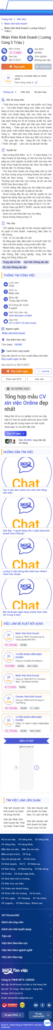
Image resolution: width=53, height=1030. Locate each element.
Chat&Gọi (45, 66)
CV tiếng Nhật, (25, 844)
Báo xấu (39, 379)
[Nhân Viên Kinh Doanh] (9, 636)
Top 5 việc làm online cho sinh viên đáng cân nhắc (25, 491)
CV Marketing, (25, 869)
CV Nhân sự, (34, 864)
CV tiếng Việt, (42, 839)
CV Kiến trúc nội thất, (12, 883)
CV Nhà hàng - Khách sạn (29, 903)
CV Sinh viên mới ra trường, (15, 878)
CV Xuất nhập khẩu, (24, 873)
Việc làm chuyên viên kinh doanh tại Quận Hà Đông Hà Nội (14, 811)
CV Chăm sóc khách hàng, (15, 888)
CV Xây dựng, (42, 869)
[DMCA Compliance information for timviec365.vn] (22, 1005)
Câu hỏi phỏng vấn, (11, 859)
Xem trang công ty (24, 82)
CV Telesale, (24, 898)
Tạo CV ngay (14, 433)
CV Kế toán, (30, 859)
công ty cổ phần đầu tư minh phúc (31, 77)
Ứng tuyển (19, 66)
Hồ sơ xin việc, (8, 839)
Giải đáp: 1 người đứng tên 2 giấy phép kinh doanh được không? (26, 532)
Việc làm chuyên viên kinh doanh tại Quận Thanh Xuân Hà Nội (37, 824)
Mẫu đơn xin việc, (10, 849)
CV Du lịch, (35, 893)
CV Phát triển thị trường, (14, 893)
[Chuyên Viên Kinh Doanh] (9, 699)
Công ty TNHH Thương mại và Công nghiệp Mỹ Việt (29, 638)
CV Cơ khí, (6, 873)
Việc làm (25, 92)
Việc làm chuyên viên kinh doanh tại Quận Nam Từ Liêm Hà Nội (37, 811)
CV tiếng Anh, (25, 839)
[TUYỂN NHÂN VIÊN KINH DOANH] (9, 657)
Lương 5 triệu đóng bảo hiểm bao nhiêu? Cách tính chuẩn (25, 573)
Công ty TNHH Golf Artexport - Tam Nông (30, 701)
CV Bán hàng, (8, 869)
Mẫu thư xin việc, (30, 849)
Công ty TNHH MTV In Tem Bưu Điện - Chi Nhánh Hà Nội (30, 680)
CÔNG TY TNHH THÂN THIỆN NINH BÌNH (32, 725)
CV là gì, (27, 854)
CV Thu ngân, (8, 898)
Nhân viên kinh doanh (13, 333)
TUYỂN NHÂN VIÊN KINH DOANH (28, 656)
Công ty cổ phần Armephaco (29, 660)
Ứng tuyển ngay (9, 358)
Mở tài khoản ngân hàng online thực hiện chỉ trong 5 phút (25, 613)
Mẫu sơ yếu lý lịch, (10, 854)
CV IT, (22, 864)
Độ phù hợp (40, 92)
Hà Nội (18, 344)
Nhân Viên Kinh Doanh (27, 633)
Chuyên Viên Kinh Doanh (28, 696)
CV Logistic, (7, 903)
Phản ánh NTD (13, 379)
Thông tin (8, 92)
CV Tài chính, (40, 898)
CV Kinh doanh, (9, 864)
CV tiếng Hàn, (8, 844)
